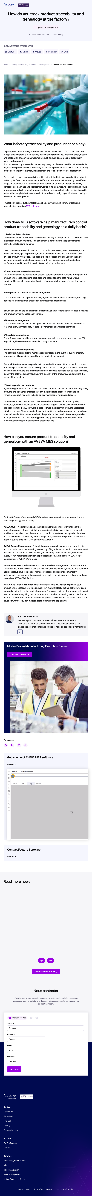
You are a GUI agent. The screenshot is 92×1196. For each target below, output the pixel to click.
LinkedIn (20, 631)
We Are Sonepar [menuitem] (10, 1143)
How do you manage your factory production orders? (62, 927)
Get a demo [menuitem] (8, 1116)
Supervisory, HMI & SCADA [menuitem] (15, 1160)
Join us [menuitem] (7, 1147)
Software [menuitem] (8, 1156)
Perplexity (52, 52)
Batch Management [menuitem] (12, 1174)
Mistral (25, 52)
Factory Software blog (20, 64)
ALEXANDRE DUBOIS (27, 616)
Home (6, 64)
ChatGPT (11, 52)
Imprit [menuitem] (20, 1189)
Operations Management (47, 27)
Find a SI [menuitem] (7, 1121)
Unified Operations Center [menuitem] (14, 1179)
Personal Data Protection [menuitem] (65, 1189)
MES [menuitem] (5, 1165)
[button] (87, 5)
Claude (38, 52)
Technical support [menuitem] (11, 1130)
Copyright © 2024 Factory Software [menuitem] (39, 1189)
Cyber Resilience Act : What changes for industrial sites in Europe (21, 929)
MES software (32, 206)
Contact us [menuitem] (8, 1111)
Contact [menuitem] (7, 1107)
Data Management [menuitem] (11, 1170)
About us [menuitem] (7, 1138)
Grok (66, 52)
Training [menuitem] (7, 1125)
